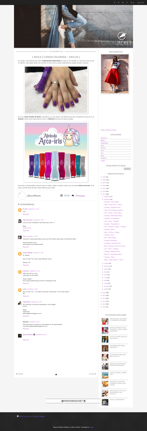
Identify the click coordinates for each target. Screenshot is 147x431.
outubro (106, 263)
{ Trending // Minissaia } (110, 240)
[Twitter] (123, 2)
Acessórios (104, 138)
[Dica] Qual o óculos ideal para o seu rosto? (118, 392)
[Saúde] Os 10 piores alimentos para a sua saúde (118, 383)
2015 (104, 295)
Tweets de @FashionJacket (108, 130)
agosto (106, 269)
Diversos (103, 148)
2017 (104, 194)
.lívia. (24, 236)
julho (105, 272)
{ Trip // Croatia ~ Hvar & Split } (113, 213)
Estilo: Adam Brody (117, 399)
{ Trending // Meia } (109, 257)
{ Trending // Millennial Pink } (112, 251)
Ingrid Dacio (26, 302)
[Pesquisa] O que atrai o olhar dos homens (118, 319)
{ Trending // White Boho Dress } (113, 216)
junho (106, 275)
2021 (104, 183)
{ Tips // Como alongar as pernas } (113, 210)
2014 (104, 298)
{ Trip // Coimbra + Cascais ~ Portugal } (115, 227)
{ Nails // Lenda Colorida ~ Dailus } (114, 260)
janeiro (106, 289)
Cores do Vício (27, 228)
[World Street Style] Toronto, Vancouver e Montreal (118, 329)
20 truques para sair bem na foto (118, 355)
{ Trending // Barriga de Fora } (112, 207)
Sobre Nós (140, 2)
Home (132, 2)
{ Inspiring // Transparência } (112, 224)
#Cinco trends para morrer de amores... (115, 246)
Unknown (26, 271)
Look (102, 153)
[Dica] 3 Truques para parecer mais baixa (118, 364)
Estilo (102, 150)
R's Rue (25, 209)
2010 (104, 307)
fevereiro (107, 286)
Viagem (103, 161)
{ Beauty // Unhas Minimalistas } (113, 254)
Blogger (91, 427)
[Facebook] (114, 2)
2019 (104, 188)
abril (105, 280)
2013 (104, 301)
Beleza (102, 140)
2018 (104, 191)
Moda (102, 156)
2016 (104, 293)
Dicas (102, 145)
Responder (26, 214)
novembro (107, 199)
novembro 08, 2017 (41, 334)
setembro (107, 266)
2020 (104, 185)
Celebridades (104, 143)
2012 (104, 304)
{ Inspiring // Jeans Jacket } (111, 202)
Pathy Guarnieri (27, 220)
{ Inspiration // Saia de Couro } (112, 243)
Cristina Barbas (27, 253)
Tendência (103, 158)
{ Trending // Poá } (109, 235)
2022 (104, 180)
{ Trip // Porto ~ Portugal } (111, 249)
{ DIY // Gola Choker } (110, 238)
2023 (104, 177)
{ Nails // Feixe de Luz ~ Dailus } (113, 204)
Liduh (24, 289)
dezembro (107, 196)
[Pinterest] (127, 2)
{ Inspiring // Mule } (109, 229)
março (106, 283)
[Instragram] (118, 2)
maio (105, 277)
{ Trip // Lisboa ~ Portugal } (111, 221)
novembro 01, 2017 (33, 209)
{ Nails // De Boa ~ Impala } (112, 232)
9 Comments (80, 196)
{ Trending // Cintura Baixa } (112, 218)
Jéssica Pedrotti (28, 334)
